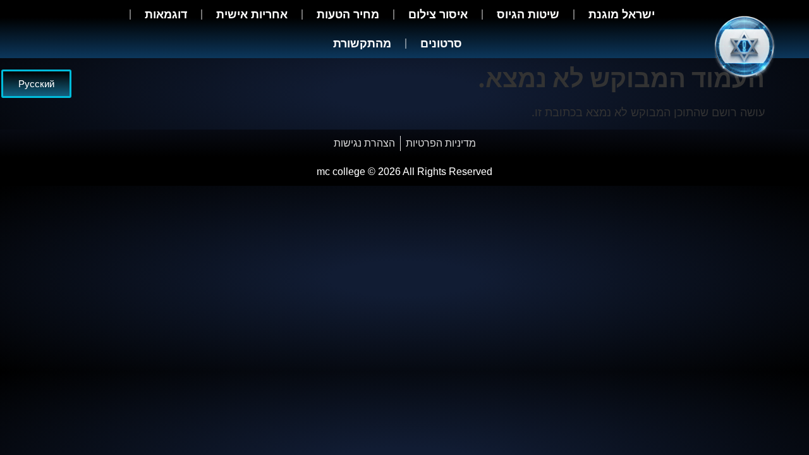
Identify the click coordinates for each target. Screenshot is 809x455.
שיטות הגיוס (528, 14)
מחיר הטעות (348, 14)
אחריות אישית (252, 14)
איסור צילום (438, 14)
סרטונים (441, 43)
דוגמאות (166, 14)
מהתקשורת (362, 43)
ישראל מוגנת (621, 14)
